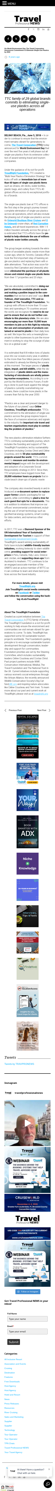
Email (10, 1326)
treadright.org (41, 693)
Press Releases (11, 1403)
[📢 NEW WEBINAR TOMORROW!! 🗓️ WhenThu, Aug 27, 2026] (27, 1264)
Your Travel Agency (13, 1452)
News (7, 1399)
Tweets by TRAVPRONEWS (19, 1064)
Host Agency (10, 1386)
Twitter (36, 592)
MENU (12, 3)
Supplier (8, 1421)
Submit (13, 1342)
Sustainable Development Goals (20, 539)
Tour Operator (10, 1434)
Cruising (8, 1368)
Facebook (23, 592)
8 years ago (14, 57)
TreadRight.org (27, 586)
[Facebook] (4, 1477)
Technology (9, 1430)
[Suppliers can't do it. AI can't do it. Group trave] (27, 1123)
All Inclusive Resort (13, 1359)
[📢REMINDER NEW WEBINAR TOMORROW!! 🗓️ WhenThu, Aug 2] (27, 1170)
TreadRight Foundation (16, 173)
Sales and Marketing (13, 1417)
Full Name (12, 1313)
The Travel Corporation (24, 145)
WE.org (13, 684)
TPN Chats (9, 1443)
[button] (5, 3)
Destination (9, 1372)
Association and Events (15, 1364)
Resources (9, 1408)
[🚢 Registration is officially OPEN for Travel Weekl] (27, 1217)
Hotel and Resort (12, 1395)
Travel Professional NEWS (16, 1448)
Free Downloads (12, 1381)
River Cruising (10, 1412)
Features (8, 1377)
